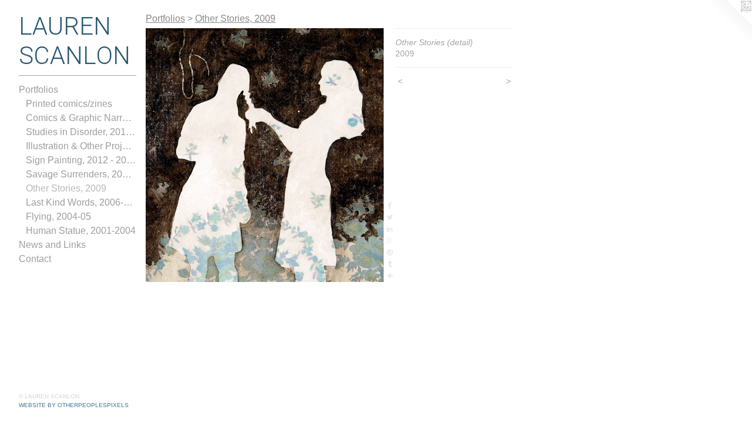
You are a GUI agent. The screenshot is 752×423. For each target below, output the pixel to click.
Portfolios (38, 90)
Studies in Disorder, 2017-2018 (81, 132)
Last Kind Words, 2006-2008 (81, 202)
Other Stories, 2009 (66, 188)
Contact (35, 259)
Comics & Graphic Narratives (81, 118)
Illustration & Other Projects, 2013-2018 (81, 146)
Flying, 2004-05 (58, 216)
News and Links (52, 245)
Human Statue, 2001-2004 (81, 231)
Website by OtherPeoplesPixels (74, 405)
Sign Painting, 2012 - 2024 (81, 160)
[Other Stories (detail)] (265, 155)
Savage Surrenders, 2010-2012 (81, 174)
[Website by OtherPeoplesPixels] (728, 23)
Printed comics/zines (69, 104)
